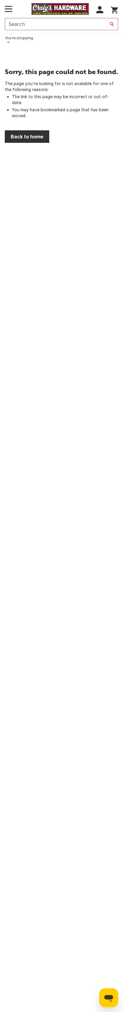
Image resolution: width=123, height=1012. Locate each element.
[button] (100, 9)
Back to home (27, 137)
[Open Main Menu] (8, 9)
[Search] (112, 24)
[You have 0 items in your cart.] (114, 9)
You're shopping (19, 38)
